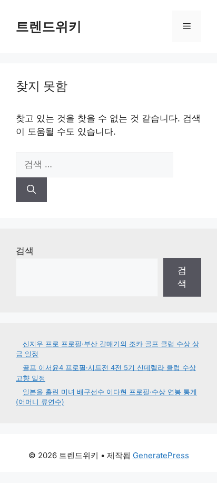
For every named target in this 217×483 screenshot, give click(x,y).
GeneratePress (161, 455)
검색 (25, 250)
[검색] (31, 190)
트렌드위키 (49, 26)
